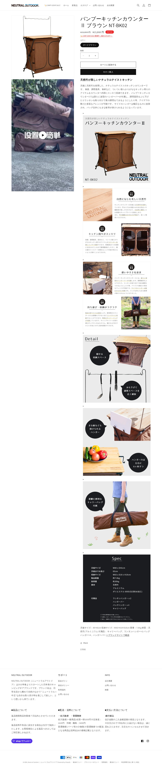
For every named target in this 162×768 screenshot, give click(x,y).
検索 (107, 690)
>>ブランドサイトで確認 (117, 635)
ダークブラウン (89, 45)
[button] (85, 5)
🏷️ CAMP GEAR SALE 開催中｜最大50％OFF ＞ (96, 36)
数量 (82, 51)
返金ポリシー (77, 762)
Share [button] (85, 643)
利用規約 (61, 690)
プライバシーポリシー (91, 762)
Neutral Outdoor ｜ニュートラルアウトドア (42, 762)
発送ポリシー (63, 685)
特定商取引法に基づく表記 (130, 762)
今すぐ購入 (108, 72)
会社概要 (108, 681)
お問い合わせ (63, 694)
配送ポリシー (114, 762)
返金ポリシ (62, 681)
